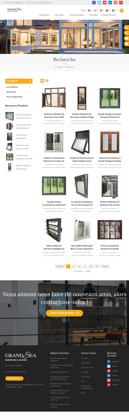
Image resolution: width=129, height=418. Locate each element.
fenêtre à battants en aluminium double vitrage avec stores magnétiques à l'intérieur (24, 168)
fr (86, 10)
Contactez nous (87, 367)
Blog (19, 387)
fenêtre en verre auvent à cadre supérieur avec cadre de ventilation (24, 147)
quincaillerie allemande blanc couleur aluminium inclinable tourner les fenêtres (82, 247)
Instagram (115, 380)
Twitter (114, 366)
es (103, 10)
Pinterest (115, 385)
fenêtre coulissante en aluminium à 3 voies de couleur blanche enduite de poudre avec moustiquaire (54, 160)
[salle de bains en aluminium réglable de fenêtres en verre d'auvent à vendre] (54, 229)
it (97, 10)
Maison (60, 67)
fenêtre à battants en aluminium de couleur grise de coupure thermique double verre (110, 204)
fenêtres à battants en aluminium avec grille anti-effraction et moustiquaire (54, 116)
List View (47, 81)
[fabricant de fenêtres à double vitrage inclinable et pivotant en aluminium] (109, 142)
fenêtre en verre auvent (59, 372)
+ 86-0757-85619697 (15, 366)
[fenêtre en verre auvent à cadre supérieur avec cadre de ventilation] (9, 147)
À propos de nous (109, 15)
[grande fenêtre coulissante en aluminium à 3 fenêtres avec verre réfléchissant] (54, 186)
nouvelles (93, 15)
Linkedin (115, 375)
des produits (86, 363)
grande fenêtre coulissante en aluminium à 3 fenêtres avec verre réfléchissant (54, 204)
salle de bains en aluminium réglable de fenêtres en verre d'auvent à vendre (54, 247)
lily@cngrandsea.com (44, 3)
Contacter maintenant (62, 313)
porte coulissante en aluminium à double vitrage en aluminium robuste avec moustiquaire (109, 247)
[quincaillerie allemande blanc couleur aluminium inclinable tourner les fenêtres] (81, 229)
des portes (59, 15)
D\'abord (60, 266)
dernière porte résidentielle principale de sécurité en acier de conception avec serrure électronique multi (24, 137)
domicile (84, 358)
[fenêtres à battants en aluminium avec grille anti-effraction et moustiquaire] (54, 98)
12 (91, 266)
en (92, 10)
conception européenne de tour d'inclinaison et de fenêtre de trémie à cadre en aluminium (82, 204)
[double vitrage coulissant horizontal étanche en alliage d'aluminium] (9, 157)
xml (82, 381)
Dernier (105, 266)
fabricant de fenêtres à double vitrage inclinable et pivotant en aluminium (109, 160)
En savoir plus (14, 378)
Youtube (115, 371)
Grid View (42, 81)
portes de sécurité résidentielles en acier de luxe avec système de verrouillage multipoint (23, 127)
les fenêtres (44, 15)
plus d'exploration (76, 15)
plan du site (85, 377)
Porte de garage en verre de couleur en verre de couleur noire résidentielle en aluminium (24, 117)
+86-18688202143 (18, 3)
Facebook (115, 361)
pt (110, 10)
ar (116, 10)
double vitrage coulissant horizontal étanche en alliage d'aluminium (24, 157)
